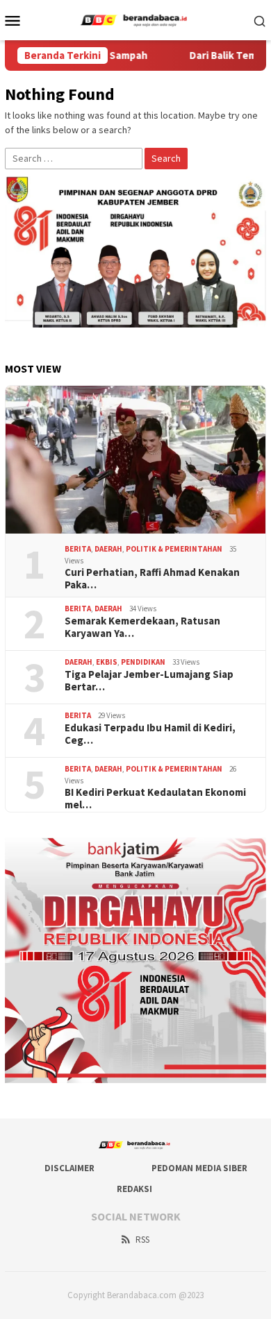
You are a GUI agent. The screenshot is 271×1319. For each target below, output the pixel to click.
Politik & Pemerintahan (174, 549)
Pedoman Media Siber (199, 1168)
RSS (142, 1239)
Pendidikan (143, 662)
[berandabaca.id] (135, 18)
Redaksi (134, 1189)
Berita (78, 549)
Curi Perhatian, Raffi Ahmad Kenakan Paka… (152, 578)
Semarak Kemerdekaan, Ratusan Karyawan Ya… (142, 627)
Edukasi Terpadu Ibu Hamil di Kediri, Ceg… (150, 734)
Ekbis (106, 662)
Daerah (108, 549)
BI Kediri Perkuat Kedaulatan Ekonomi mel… (155, 798)
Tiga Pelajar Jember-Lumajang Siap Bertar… (149, 680)
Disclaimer (69, 1168)
